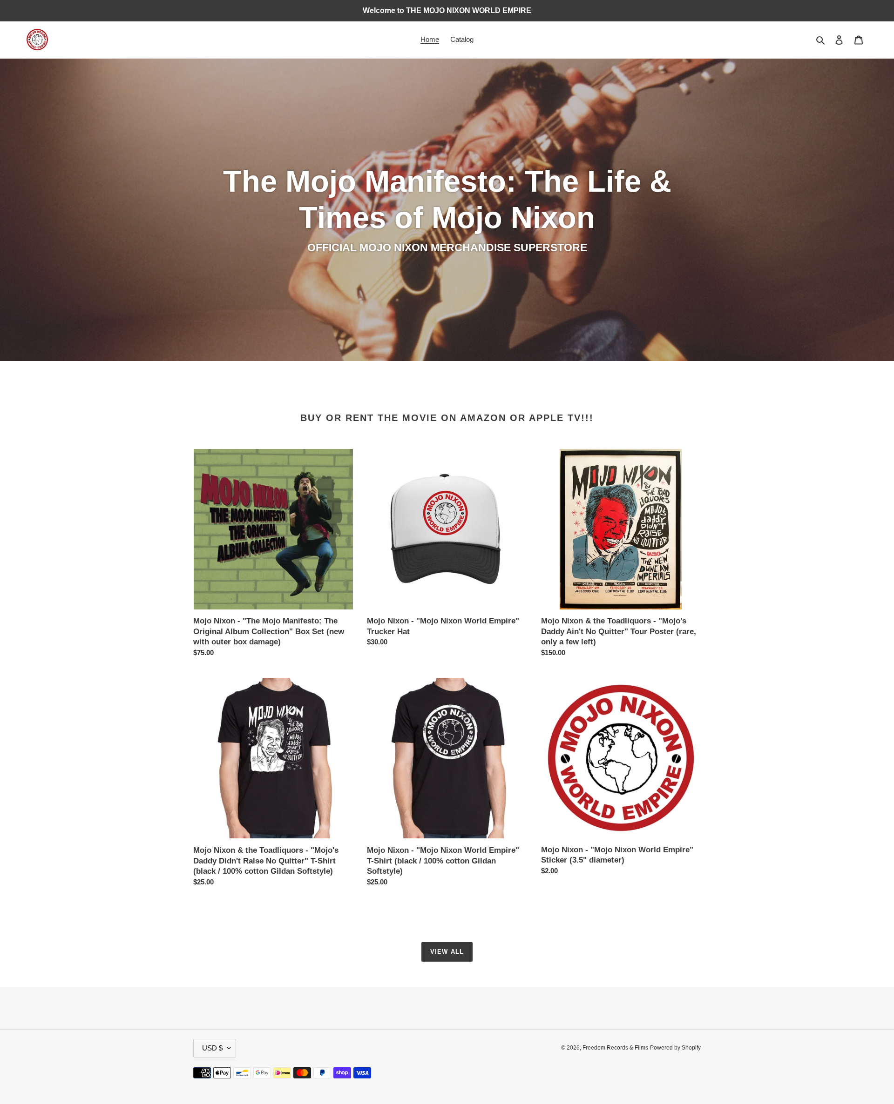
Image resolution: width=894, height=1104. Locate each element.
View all (446, 951)
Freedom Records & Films (615, 1047)
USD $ (212, 1048)
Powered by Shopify (675, 1047)
